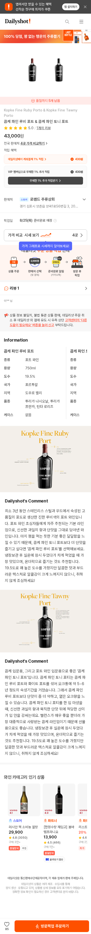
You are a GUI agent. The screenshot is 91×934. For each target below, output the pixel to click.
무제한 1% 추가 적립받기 (44, 180)
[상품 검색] (67, 21)
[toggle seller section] (84, 199)
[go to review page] (86, 288)
